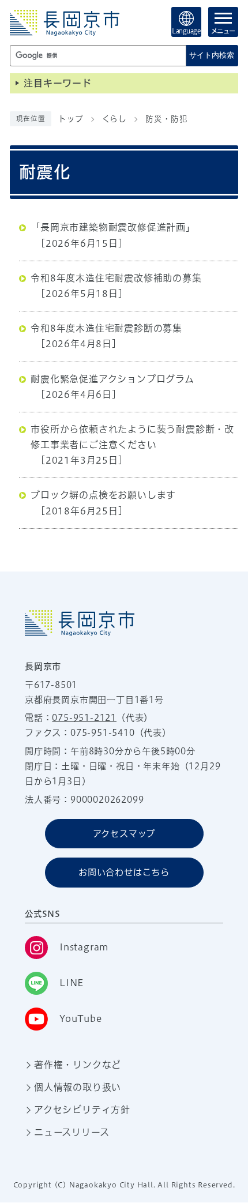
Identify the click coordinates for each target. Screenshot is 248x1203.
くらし (114, 119)
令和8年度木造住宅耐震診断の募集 (106, 328)
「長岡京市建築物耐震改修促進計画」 (113, 227)
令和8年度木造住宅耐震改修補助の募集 (116, 278)
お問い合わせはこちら (124, 872)
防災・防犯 (166, 119)
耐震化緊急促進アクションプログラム (112, 379)
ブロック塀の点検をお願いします (103, 494)
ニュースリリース (71, 1132)
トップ (70, 119)
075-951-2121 (84, 717)
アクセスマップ (124, 833)
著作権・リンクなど (77, 1064)
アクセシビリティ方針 (82, 1109)
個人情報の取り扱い (77, 1087)
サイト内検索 (211, 55)
